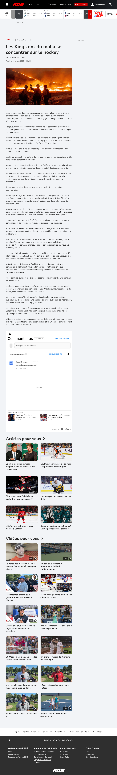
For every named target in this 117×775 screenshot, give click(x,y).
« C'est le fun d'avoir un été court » (22, 715)
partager (59, 368)
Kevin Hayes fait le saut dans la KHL (55, 497)
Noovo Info (64, 751)
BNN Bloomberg (92, 757)
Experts (17, 732)
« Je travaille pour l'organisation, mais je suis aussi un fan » (21, 686)
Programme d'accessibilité (18, 757)
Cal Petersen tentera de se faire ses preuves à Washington (55, 465)
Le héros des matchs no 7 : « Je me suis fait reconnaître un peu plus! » (21, 566)
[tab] (18, 354)
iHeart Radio (64, 757)
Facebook (70, 732)
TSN (87, 751)
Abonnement (65, 4)
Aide (10, 751)
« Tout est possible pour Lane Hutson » (54, 686)
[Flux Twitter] (9, 740)
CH (30, 4)
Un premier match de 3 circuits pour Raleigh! (55, 658)
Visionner (52, 4)
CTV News (90, 754)
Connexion (58, 338)
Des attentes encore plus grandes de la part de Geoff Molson (19, 597)
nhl (13, 40)
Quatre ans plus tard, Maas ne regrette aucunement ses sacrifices (20, 628)
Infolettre (25, 732)
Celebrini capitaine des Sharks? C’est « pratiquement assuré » (55, 527)
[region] (39, 383)
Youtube (88, 732)
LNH (37, 4)
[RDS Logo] (18, 4)
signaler (66, 368)
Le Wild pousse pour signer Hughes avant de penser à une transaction (20, 467)
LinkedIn (99, 732)
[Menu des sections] (7, 4)
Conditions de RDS (41, 754)
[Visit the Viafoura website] (66, 429)
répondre (19, 368)
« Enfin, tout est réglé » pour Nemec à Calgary (19, 527)
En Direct (83, 4)
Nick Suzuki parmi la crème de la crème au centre (56, 596)
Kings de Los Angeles (24, 40)
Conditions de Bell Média (55, 732)
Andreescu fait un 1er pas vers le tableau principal (56, 627)
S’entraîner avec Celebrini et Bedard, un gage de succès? (19, 497)
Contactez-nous (14, 754)
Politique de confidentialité (44, 751)
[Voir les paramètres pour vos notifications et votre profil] (10, 334)
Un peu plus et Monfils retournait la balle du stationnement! (51, 566)
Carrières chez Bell (38, 732)
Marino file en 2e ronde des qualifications (53, 715)
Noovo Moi (64, 754)
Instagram (79, 732)
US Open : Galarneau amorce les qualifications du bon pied (21, 658)
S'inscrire (66, 338)
